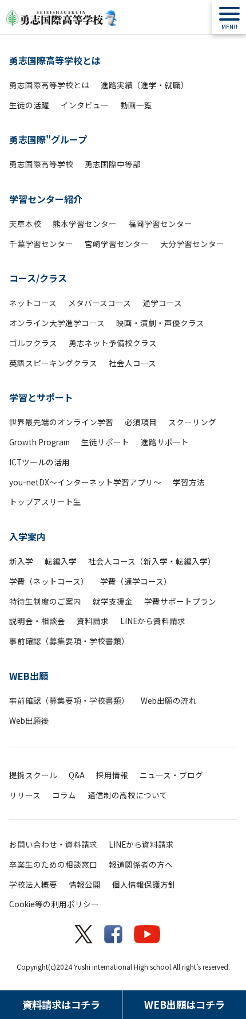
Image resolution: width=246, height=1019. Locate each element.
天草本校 (25, 223)
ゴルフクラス (33, 342)
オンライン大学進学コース (57, 322)
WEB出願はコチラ (184, 1004)
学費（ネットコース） (49, 581)
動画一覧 (136, 105)
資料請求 (93, 620)
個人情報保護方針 (144, 884)
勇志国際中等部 (113, 164)
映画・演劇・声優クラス (160, 322)
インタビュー (85, 105)
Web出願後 (29, 720)
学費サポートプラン (180, 601)
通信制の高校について (128, 795)
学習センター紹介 (45, 199)
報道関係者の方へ (141, 864)
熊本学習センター (85, 223)
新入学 (21, 561)
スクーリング (192, 422)
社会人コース (132, 363)
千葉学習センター (41, 243)
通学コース (162, 302)
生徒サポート (105, 442)
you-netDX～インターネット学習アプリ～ (85, 482)
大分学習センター (192, 243)
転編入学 (61, 561)
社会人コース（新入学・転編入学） (152, 561)
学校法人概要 (33, 884)
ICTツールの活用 (39, 462)
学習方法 (189, 482)
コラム (64, 795)
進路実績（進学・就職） (145, 85)
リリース (25, 795)
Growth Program (39, 442)
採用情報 (112, 775)
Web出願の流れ (169, 700)
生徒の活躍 (29, 105)
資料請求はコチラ (61, 1004)
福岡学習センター (160, 223)
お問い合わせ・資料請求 (53, 844)
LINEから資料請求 (152, 620)
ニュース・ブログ (171, 775)
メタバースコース (99, 302)
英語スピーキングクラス (53, 363)
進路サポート (165, 442)
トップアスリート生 (45, 501)
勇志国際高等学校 (41, 164)
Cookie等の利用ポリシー (54, 904)
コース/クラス (38, 278)
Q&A (77, 775)
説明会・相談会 (37, 620)
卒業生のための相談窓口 (53, 864)
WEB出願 (28, 676)
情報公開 (85, 884)
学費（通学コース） (136, 581)
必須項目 (141, 422)
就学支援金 (113, 601)
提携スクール (33, 775)
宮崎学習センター (117, 243)
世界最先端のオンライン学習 (61, 422)
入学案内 (27, 536)
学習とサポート (41, 397)
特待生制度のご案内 (45, 601)
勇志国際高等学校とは (55, 60)
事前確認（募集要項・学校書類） (69, 640)
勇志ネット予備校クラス (113, 342)
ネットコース (33, 302)
